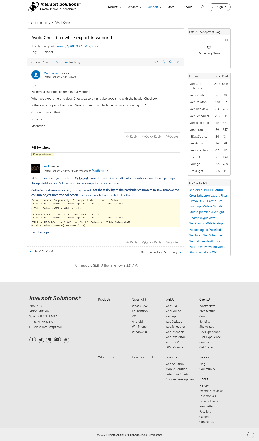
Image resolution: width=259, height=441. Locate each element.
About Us (35, 305)
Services (132, 6)
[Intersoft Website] (54, 7)
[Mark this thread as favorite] (164, 62)
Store (170, 6)
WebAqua (196, 143)
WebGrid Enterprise (196, 86)
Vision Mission (39, 310)
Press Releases (208, 401)
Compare (205, 342)
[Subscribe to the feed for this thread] (178, 62)
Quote (173, 136)
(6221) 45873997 (44, 321)
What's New (140, 305)
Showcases (206, 326)
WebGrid (63, 22)
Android (137, 321)
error (207, 195)
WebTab (194, 241)
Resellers (205, 411)
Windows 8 (139, 331)
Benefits (204, 321)
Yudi (95, 46)
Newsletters (207, 406)
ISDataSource (198, 136)
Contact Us (206, 421)
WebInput (196, 129)
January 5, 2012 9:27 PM (71, 46)
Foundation (140, 310)
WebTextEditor (199, 122)
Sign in (221, 6)
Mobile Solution (176, 368)
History (204, 385)
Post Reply (74, 62)
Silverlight (217, 211)
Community (39, 22)
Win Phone (139, 326)
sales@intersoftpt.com (48, 326)
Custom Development (180, 379)
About (188, 6)
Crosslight (196, 170)
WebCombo (198, 95)
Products (112, 6)
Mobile (207, 206)
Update (194, 217)
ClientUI (195, 157)
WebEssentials (199, 150)
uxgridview (207, 217)
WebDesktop (198, 101)
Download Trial (142, 357)
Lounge (195, 163)
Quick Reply (153, 136)
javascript (195, 206)
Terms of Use (155, 435)
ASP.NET (206, 189)
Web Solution (175, 363)
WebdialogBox (199, 229)
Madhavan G (52, 72)
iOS (201, 200)
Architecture (207, 310)
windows (205, 252)
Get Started (206, 347)
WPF (215, 252)
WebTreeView (199, 108)
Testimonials (207, 395)
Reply (134, 136)
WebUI (170, 299)
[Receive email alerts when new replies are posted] (171, 62)
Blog (202, 363)
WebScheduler (199, 115)
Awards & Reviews (211, 390)
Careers (204, 416)
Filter (223, 195)
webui (212, 246)
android (194, 189)
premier (204, 211)
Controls (205, 316)
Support (152, 6)
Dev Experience (209, 331)
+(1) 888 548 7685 (45, 316)
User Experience (210, 336)
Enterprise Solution (178, 374)
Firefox (193, 200)
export (215, 195)
